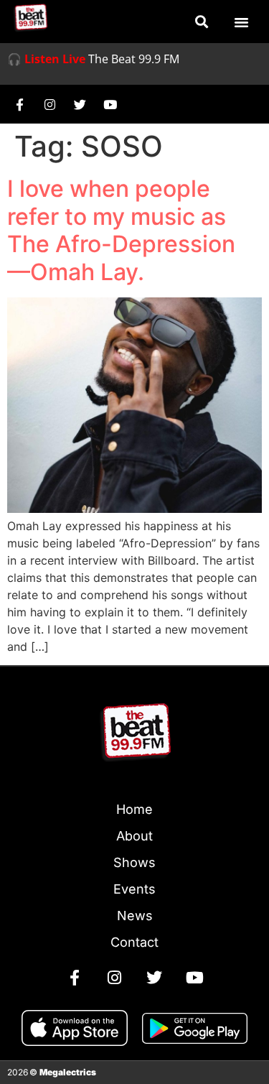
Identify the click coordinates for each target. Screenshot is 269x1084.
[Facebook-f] (19, 104)
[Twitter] (79, 104)
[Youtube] (110, 104)
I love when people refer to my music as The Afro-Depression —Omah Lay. (121, 230)
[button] (201, 22)
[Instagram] (49, 104)
